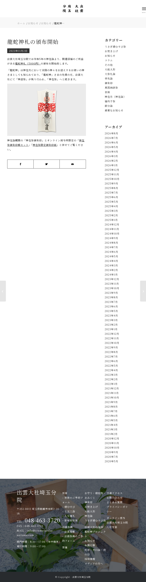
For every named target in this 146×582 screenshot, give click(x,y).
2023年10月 (112, 288)
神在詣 (89, 516)
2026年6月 (111, 142)
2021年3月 (111, 429)
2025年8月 (111, 188)
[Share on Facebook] (20, 164)
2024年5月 (111, 256)
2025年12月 (112, 170)
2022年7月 (111, 356)
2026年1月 (111, 165)
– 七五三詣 (68, 511)
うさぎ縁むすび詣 (95, 520)
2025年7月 (111, 192)
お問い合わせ (115, 497)
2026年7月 (111, 138)
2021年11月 (112, 393)
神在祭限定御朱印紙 (45, 145)
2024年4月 (111, 261)
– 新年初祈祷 (70, 520)
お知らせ (110, 55)
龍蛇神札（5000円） (28, 63)
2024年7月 (111, 247)
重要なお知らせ (114, 110)
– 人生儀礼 (68, 516)
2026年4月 (111, 151)
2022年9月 (111, 347)
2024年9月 (111, 238)
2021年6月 (111, 415)
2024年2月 (111, 270)
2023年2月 (111, 324)
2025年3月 (111, 211)
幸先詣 (109, 78)
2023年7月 (111, 302)
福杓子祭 (110, 101)
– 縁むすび (68, 507)
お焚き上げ (111, 51)
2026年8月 (111, 133)
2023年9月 (111, 293)
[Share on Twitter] (47, 164)
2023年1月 (111, 329)
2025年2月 (111, 215)
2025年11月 (112, 174)
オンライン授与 (116, 518)
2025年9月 (111, 183)
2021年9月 (111, 402)
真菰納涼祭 (111, 87)
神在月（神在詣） (115, 96)
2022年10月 (112, 343)
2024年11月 (112, 229)
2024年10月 (112, 233)
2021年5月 (111, 420)
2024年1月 (111, 274)
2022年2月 (111, 379)
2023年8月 (111, 297)
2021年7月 (111, 411)
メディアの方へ (94, 563)
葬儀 (64, 547)
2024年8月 (111, 242)
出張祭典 (67, 527)
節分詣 (109, 106)
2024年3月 (111, 265)
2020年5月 (111, 461)
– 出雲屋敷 (68, 531)
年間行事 (90, 545)
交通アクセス (115, 493)
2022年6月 (111, 361)
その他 (109, 65)
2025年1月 (111, 220)
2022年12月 (112, 333)
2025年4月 (111, 206)
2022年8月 (111, 352)
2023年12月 (112, 279)
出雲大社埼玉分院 (37, 495)
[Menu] (144, 8)
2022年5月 (111, 365)
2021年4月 (111, 425)
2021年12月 (112, 388)
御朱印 (109, 83)
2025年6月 (111, 197)
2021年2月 (111, 434)
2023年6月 (111, 306)
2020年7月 (111, 456)
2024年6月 (111, 252)
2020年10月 (112, 447)
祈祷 (107, 92)
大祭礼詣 (110, 74)
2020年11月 (112, 443)
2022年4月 (111, 370)
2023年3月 (111, 320)
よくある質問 (115, 502)
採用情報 (90, 559)
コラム (109, 60)
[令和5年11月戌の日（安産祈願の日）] (3, 291)
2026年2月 (111, 160)
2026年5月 (111, 147)
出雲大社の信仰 (94, 527)
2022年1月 (111, 384)
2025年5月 (111, 201)
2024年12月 (112, 224)
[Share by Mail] (73, 164)
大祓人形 (110, 69)
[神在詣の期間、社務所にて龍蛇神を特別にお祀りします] (143, 291)
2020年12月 (112, 438)
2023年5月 (111, 311)
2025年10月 (112, 179)
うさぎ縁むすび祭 (115, 46)
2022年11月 (112, 338)
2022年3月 (111, 374)
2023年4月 (111, 315)
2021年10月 (112, 397)
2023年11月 (112, 283)
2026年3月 (111, 156)
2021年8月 (111, 406)
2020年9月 (111, 452)
